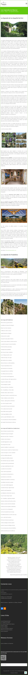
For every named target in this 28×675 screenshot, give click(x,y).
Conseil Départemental (5, 621)
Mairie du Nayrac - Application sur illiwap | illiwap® (11, 602)
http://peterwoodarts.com (11, 250)
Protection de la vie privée (6, 598)
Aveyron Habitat (4, 626)
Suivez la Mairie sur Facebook (7, 643)
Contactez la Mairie (14, 672)
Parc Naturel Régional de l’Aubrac (7, 624)
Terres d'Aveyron (4, 631)
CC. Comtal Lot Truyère (5, 622)
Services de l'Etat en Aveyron (7, 628)
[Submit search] (25, 664)
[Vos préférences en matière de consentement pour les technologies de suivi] (25, 672)
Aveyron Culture (4, 625)
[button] (26, 3)
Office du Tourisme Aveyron (6, 629)
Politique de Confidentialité (6, 596)
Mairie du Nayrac (21, 670)
